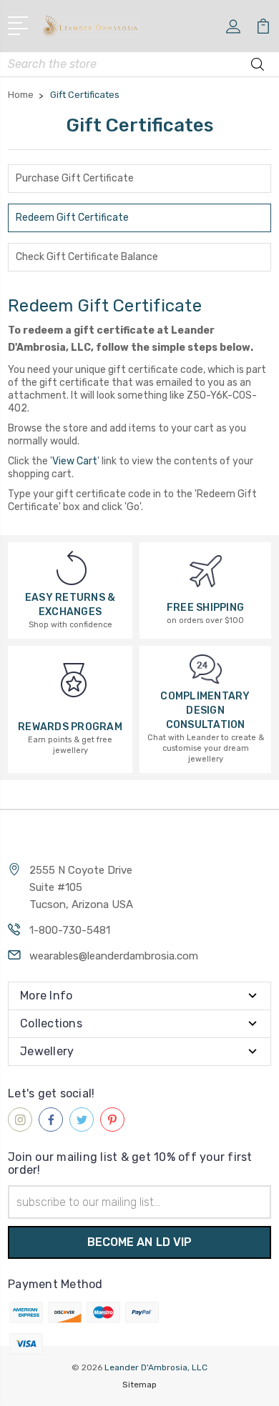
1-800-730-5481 (69, 930)
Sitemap (139, 1385)
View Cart (74, 461)
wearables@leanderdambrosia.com (113, 955)
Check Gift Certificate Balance (87, 257)
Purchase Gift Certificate (75, 178)
